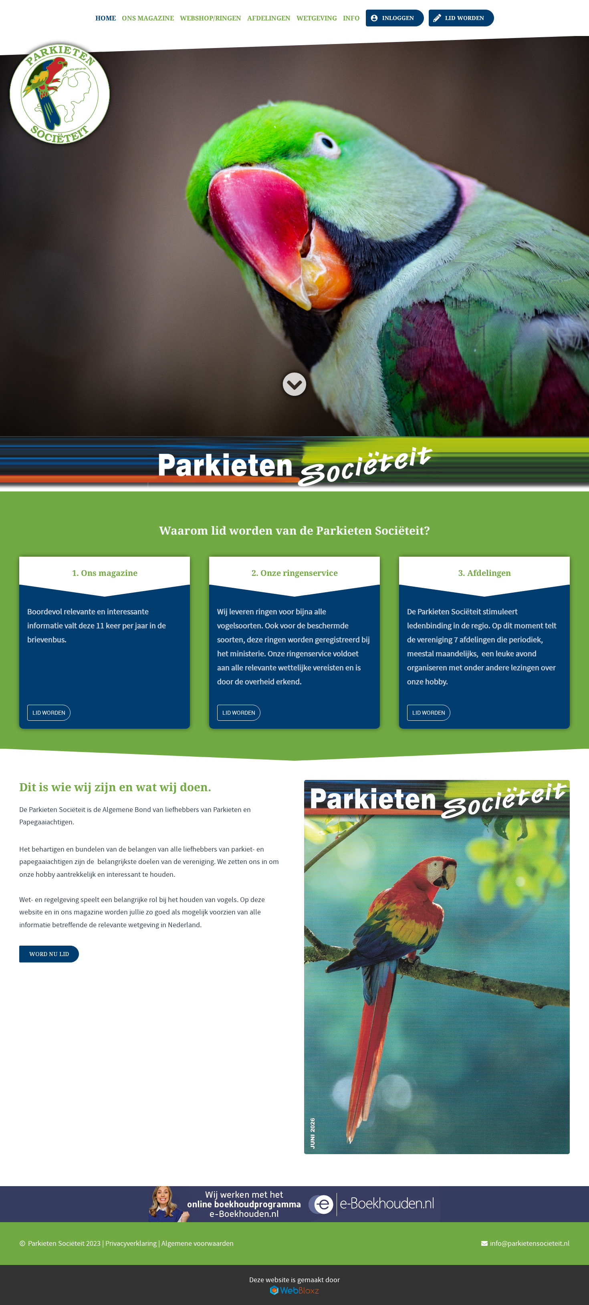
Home (105, 18)
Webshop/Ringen (210, 18)
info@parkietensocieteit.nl (530, 1243)
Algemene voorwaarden (197, 1243)
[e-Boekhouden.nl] (294, 1204)
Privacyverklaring (131, 1243)
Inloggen (398, 18)
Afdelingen (268, 18)
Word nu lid (49, 954)
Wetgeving (317, 18)
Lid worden (464, 18)
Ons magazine (148, 18)
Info (351, 18)
